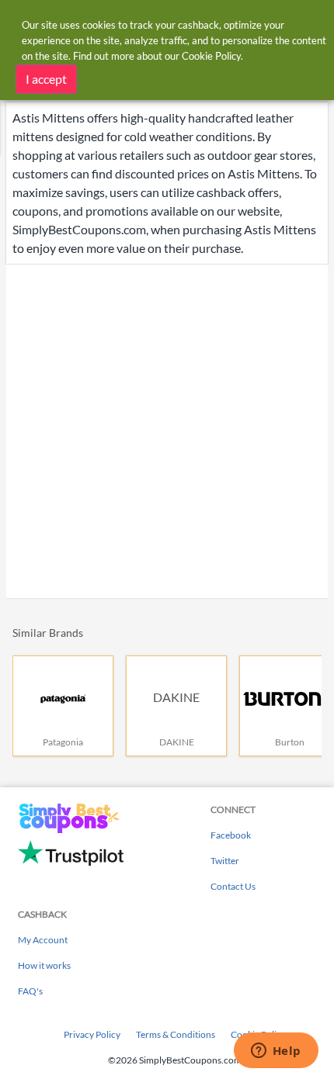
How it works (44, 965)
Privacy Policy (92, 1034)
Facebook (230, 835)
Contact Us (233, 886)
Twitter (224, 860)
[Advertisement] (167, 431)
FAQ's (30, 991)
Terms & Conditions (175, 1034)
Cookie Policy (211, 56)
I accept (46, 78)
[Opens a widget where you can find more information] (275, 1051)
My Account (43, 940)
